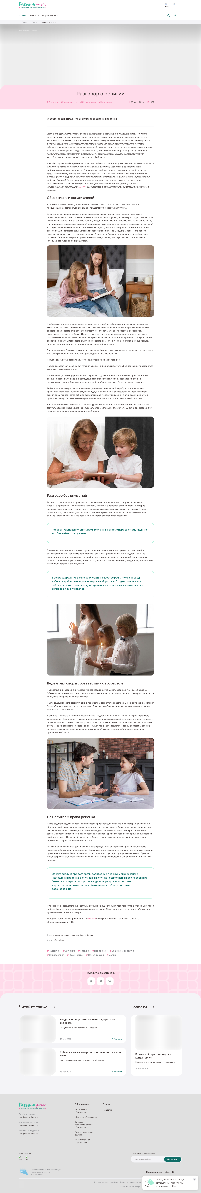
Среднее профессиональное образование (83, 1124)
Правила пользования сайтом (106, 1182)
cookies (172, 1186)
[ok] (91, 981)
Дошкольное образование (81, 1110)
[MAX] (167, 5)
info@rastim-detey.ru (28, 1117)
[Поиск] (168, 15)
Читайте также (33, 1006)
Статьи (34, 22)
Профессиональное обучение (84, 1133)
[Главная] (32, 5)
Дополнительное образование (82, 1141)
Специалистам (154, 1171)
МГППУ (82, 186)
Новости (34, 15)
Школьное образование (86, 1117)
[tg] (100, 981)
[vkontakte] (175, 5)
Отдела (92, 918)
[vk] (110, 981)
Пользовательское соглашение (132, 1182)
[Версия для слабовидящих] (175, 15)
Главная (25, 22)
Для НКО (169, 1171)
